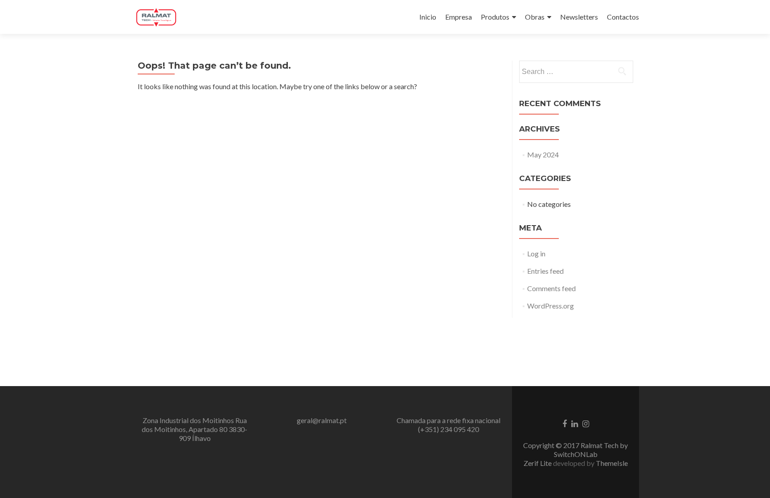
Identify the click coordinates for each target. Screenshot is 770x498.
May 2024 (543, 154)
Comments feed (551, 288)
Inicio (427, 16)
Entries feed (545, 271)
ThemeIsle (612, 463)
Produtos (495, 16)
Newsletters (579, 16)
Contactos (623, 16)
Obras (535, 16)
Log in (536, 253)
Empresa (458, 16)
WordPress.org (550, 305)
